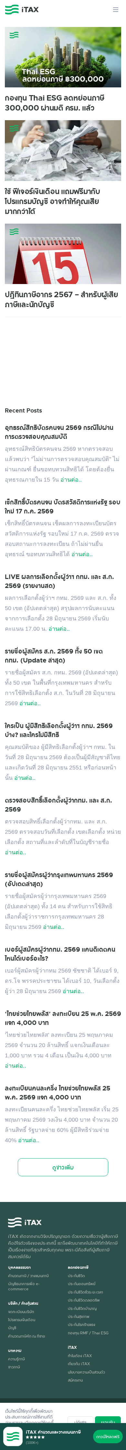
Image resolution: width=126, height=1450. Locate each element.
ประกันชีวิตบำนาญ (82, 1308)
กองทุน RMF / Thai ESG (88, 1332)
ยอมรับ (108, 1422)
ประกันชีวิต (76, 1275)
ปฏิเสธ (80, 1422)
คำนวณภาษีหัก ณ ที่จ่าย (26, 1336)
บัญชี (12, 1327)
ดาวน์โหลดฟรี (108, 1436)
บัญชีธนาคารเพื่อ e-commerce (23, 1286)
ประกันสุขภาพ (78, 1316)
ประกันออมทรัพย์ (81, 1283)
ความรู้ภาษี (16, 1358)
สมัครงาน (75, 1380)
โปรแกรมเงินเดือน (21, 1319)
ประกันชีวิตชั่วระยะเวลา (85, 1291)
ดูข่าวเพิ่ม (63, 1167)
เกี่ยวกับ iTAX (79, 1363)
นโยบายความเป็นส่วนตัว (86, 1371)
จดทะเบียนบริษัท (21, 1311)
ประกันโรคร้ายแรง (81, 1324)
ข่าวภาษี (14, 1366)
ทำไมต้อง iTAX (80, 1355)
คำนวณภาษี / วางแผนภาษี (28, 1275)
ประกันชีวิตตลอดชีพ (84, 1300)
